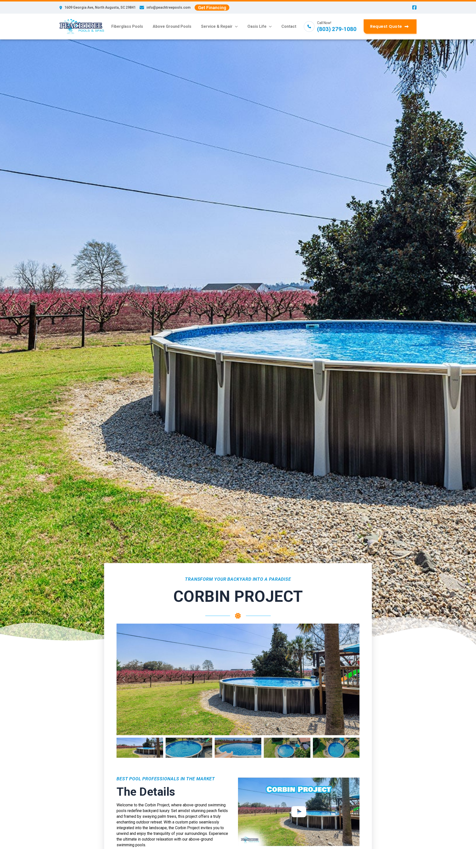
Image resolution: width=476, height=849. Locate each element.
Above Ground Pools (172, 26)
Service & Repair (217, 26)
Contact (288, 26)
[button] (140, 748)
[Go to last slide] (124, 679)
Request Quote (386, 26)
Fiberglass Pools (127, 26)
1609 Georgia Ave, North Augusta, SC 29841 (100, 7)
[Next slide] (352, 679)
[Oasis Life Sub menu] (270, 26)
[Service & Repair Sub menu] (236, 26)
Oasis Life (257, 26)
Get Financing (212, 7)
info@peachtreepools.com (169, 7)
